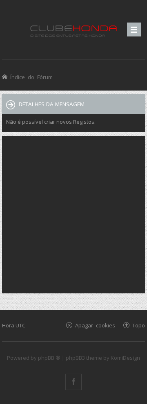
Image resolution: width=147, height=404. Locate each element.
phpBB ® (49, 357)
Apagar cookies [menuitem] (95, 325)
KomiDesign (125, 357)
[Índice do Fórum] (73, 29)
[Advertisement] (73, 214)
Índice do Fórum (31, 76)
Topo (138, 325)
